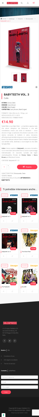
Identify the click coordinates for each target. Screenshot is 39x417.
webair (26, 412)
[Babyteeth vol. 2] (29, 210)
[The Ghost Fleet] (29, 245)
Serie (23, 173)
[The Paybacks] (9, 280)
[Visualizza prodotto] (12, 221)
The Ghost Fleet (26, 251)
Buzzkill (24, 287)
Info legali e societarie (10, 360)
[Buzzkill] (29, 280)
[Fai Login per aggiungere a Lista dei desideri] (35, 87)
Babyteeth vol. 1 (6, 216)
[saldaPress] (12, 3)
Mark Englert (11, 107)
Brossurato (18, 173)
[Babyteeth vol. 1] (9, 210)
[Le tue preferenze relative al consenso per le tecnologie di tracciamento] (3, 415)
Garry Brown (12, 105)
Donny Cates (11, 103)
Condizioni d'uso (9, 356)
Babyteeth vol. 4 (6, 251)
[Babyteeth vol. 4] (9, 245)
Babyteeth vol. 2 (26, 216)
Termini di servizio (9, 363)
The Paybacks (6, 287)
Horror (10, 175)
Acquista (28, 167)
